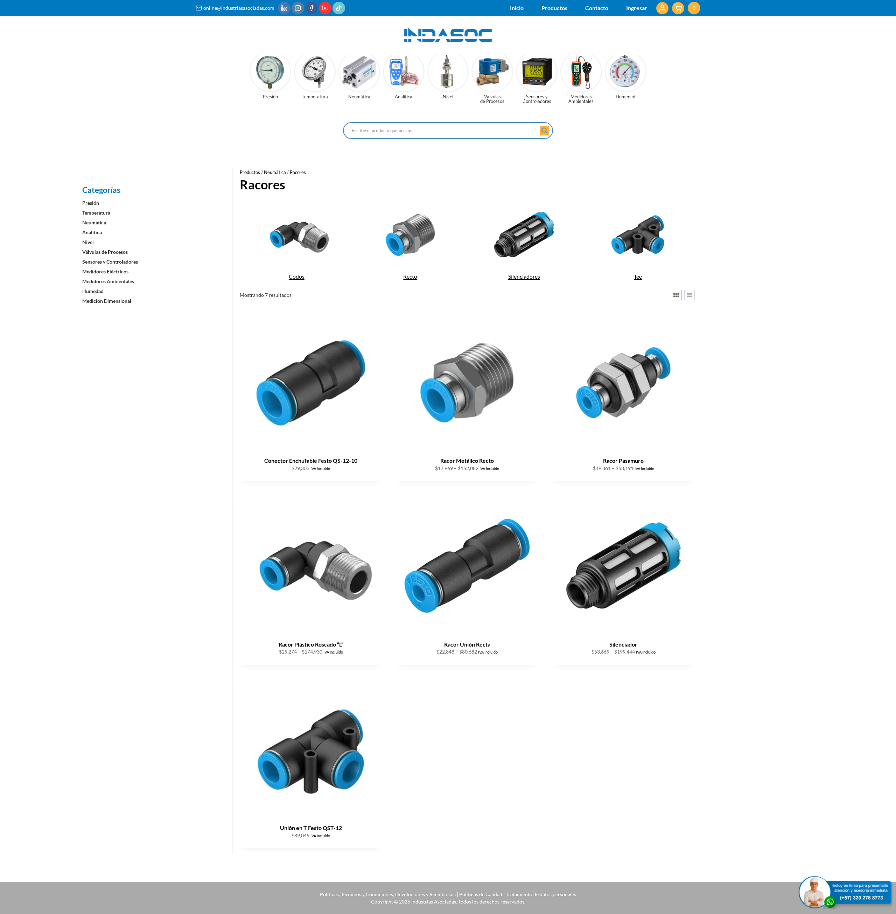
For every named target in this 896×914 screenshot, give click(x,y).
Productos (554, 8)
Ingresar (636, 8)
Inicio (517, 8)
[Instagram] (298, 8)
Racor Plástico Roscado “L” (311, 644)
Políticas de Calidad (480, 894)
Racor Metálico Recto (467, 460)
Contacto (596, 8)
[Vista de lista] (689, 295)
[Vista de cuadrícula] (676, 295)
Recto (410, 276)
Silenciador (623, 644)
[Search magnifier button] (545, 130)
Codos (296, 276)
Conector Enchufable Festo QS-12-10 (310, 460)
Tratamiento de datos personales (541, 894)
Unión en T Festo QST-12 (311, 827)
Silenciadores (524, 276)
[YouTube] (325, 8)
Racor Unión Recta (467, 644)
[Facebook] (311, 8)
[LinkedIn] (284, 8)
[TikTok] (338, 8)
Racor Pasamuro (623, 460)
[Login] (662, 8)
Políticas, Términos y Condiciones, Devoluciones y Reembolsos (388, 894)
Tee (638, 276)
